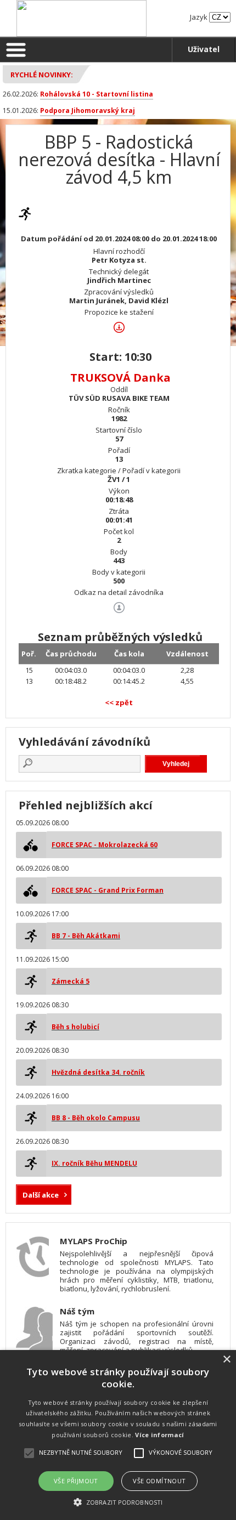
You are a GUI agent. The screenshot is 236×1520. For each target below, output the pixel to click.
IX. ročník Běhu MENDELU (94, 1163)
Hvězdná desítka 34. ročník (98, 1072)
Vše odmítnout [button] (159, 1481)
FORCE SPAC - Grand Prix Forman (108, 890)
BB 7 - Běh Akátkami (86, 935)
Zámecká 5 (70, 981)
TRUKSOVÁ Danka (120, 377)
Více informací (159, 1435)
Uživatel (204, 49)
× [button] (226, 1359)
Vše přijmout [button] (76, 1481)
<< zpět (119, 702)
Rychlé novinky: (41, 75)
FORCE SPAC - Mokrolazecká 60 (105, 844)
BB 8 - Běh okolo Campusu (96, 1117)
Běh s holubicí (75, 1026)
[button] (118, 1501)
